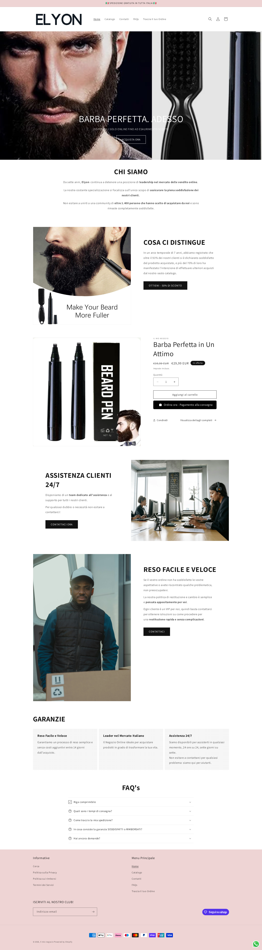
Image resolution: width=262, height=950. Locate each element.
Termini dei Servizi (43, 885)
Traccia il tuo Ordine (143, 891)
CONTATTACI (157, 631)
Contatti (136, 878)
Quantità (157, 374)
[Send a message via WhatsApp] (256, 944)
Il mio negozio (47, 942)
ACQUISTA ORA (131, 139)
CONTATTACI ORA (62, 524)
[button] (210, 19)
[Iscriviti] (93, 912)
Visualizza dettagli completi (196, 420)
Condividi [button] (162, 420)
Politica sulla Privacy (45, 872)
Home (135, 866)
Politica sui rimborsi (44, 878)
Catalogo (137, 872)
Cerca (36, 866)
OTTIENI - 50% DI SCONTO (165, 285)
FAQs (134, 885)
